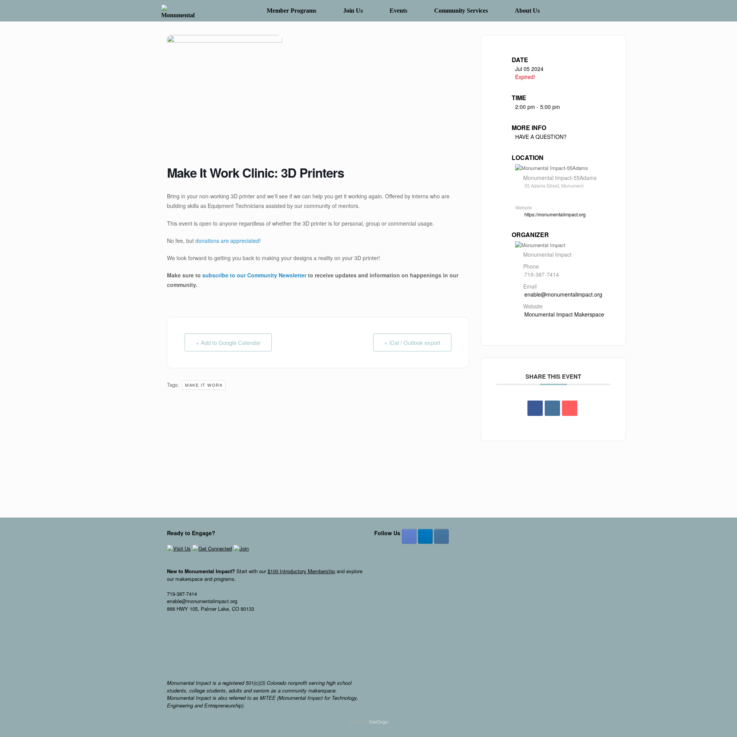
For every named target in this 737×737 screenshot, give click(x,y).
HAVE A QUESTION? (541, 136)
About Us (527, 10)
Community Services (461, 10)
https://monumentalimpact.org (555, 214)
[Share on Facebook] (535, 408)
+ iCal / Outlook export (412, 342)
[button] (564, 10)
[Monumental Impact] (179, 11)
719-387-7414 (541, 274)
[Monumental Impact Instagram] (441, 536)
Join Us (353, 10)
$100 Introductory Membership (301, 571)
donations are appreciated (227, 240)
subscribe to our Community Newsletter (254, 275)
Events (398, 10)
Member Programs (291, 10)
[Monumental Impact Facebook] (409, 536)
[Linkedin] (552, 408)
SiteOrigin (378, 722)
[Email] (569, 408)
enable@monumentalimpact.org (563, 294)
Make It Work (204, 385)
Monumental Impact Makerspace (564, 314)
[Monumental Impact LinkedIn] (425, 536)
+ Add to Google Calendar (228, 342)
